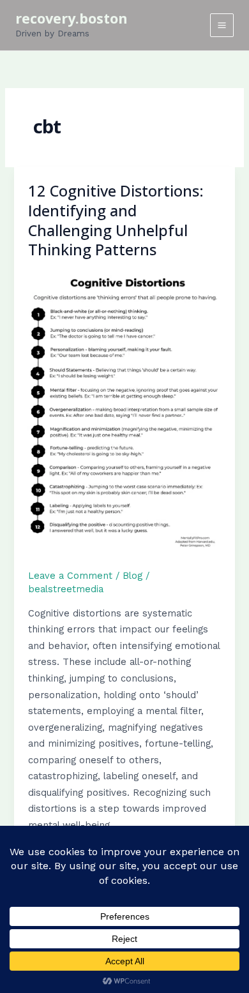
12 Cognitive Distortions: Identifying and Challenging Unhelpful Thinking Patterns (116, 220)
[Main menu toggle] (222, 25)
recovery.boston (71, 18)
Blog (132, 575)
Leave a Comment (70, 575)
